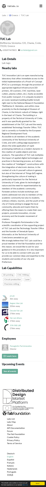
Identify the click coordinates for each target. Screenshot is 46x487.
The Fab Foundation (16, 434)
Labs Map (11, 422)
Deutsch (11, 454)
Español (10, 460)
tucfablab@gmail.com (28, 50)
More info (25, 485)
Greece (14, 15)
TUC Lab (25, 15)
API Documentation (16, 428)
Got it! (37, 483)
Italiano (10, 466)
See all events (10, 371)
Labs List (11, 419)
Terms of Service (14, 443)
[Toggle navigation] (41, 6)
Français (10, 463)
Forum (10, 431)
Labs (4, 15)
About (10, 425)
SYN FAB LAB (15, 325)
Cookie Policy (13, 437)
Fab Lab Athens (16, 318)
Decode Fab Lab (16, 311)
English (10, 457)
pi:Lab (12, 296)
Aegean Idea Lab (16, 303)
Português (11, 472)
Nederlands (12, 469)
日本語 (10, 475)
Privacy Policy (13, 440)
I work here (10, 356)
